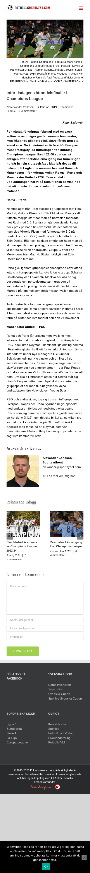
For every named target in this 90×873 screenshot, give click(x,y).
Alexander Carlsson (22, 107)
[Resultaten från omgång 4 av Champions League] (66, 524)
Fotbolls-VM (56, 742)
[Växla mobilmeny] (81, 8)
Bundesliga (14, 728)
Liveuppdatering (59, 738)
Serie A (11, 733)
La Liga (12, 738)
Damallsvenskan (59, 684)
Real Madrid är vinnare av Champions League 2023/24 (22, 546)
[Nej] (84, 857)
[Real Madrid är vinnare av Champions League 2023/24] (23, 524)
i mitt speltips (49, 413)
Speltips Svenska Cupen (65, 698)
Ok (46, 866)
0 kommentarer (27, 111)
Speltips (53, 728)
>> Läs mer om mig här (59, 476)
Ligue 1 (12, 724)
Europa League (17, 742)
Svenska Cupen (59, 694)
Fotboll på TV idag (61, 733)
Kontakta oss (57, 724)
